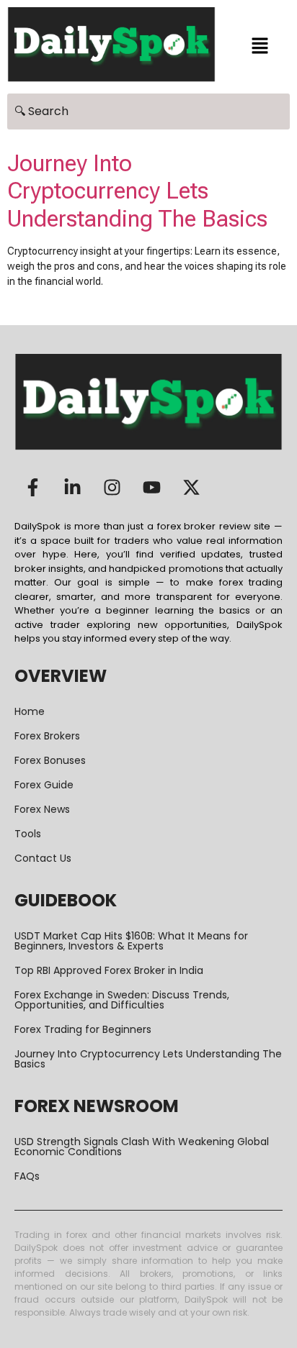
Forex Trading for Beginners (82, 1029)
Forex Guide (44, 785)
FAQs (27, 1176)
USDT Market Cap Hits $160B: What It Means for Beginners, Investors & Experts (131, 941)
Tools (27, 833)
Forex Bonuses (50, 760)
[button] (259, 47)
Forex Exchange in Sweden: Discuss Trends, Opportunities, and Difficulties (121, 1000)
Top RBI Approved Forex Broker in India (108, 970)
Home (29, 711)
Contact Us (42, 858)
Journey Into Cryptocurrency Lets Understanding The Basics (137, 191)
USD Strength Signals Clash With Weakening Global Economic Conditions (141, 1146)
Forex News (42, 809)
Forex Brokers (47, 736)
